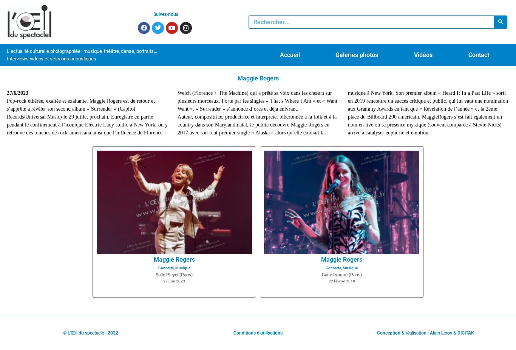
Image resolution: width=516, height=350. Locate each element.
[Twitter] (158, 28)
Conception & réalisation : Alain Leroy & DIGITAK (425, 333)
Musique (182, 268)
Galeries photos (356, 55)
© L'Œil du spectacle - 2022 (90, 333)
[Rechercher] (500, 22)
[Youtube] (172, 28)
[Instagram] (186, 28)
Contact (478, 55)
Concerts (166, 268)
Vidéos (423, 55)
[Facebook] (144, 28)
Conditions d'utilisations (258, 333)
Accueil (290, 55)
